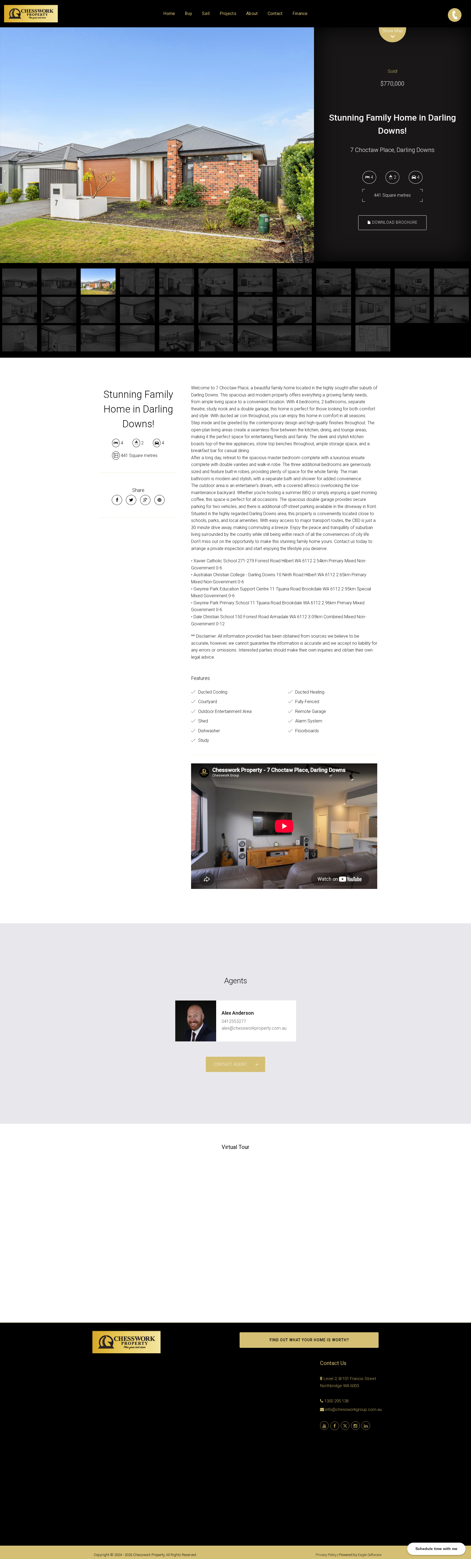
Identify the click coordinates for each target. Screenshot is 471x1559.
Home (169, 13)
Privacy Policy (326, 1555)
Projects (228, 13)
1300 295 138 (336, 1401)
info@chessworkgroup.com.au (353, 1409)
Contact (275, 13)
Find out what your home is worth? (309, 1340)
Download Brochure (394, 222)
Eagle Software (369, 1555)
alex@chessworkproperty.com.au (254, 1028)
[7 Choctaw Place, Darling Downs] (157, 145)
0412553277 (234, 1021)
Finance (300, 13)
